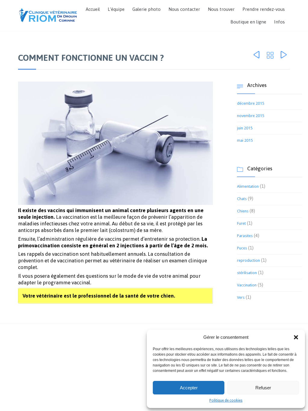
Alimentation (248, 186)
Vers (241, 297)
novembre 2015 (250, 115)
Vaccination (247, 285)
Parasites (245, 235)
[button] (296, 337)
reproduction (248, 260)
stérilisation (247, 272)
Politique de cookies (225, 400)
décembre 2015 (250, 103)
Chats (242, 198)
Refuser (263, 387)
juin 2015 (244, 128)
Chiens (242, 211)
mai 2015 (245, 140)
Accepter (189, 387)
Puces (242, 248)
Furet (241, 223)
